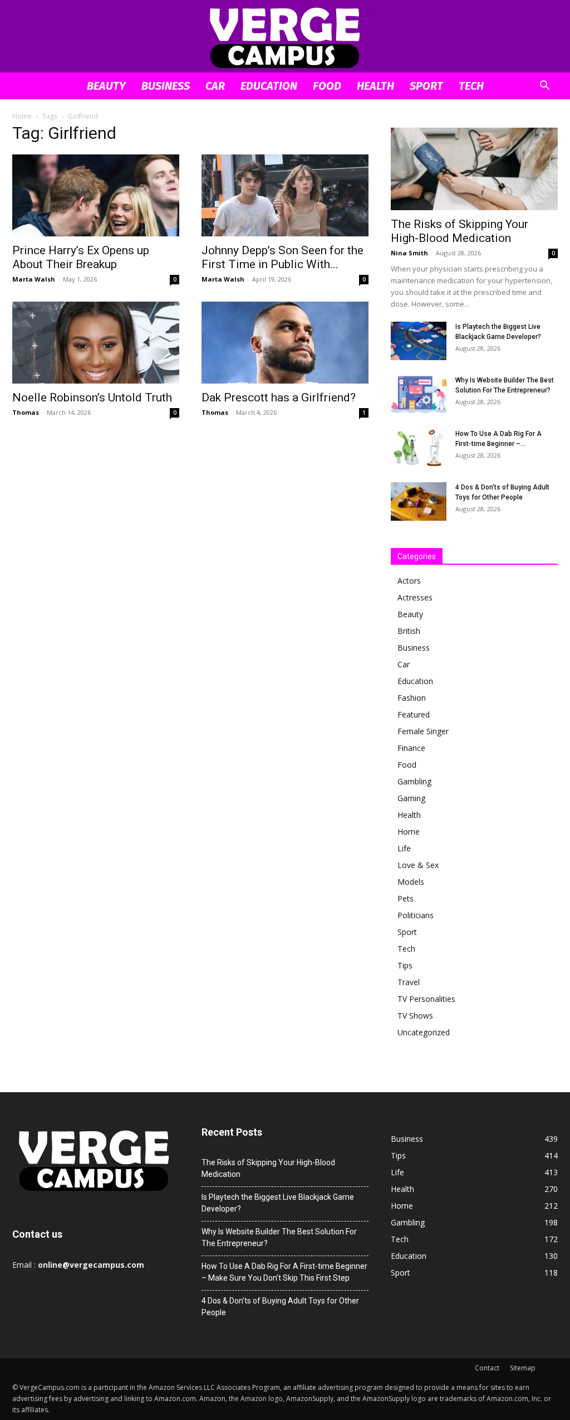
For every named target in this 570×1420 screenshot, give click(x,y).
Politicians (415, 915)
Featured (413, 714)
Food (327, 86)
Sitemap (522, 1368)
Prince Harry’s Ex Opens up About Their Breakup (80, 257)
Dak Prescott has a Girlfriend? (279, 397)
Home (22, 116)
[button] (544, 86)
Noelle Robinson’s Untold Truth (92, 397)
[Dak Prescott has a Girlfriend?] (285, 343)
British (408, 631)
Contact (487, 1368)
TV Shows (415, 1015)
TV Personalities (426, 998)
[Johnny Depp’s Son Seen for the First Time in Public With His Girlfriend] (285, 195)
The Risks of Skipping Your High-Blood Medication (459, 231)
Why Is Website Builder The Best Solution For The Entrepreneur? (279, 1237)
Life (404, 848)
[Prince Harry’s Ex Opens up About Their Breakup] (95, 195)
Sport (426, 86)
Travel (408, 982)
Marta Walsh (33, 279)
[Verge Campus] (285, 37)
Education (268, 86)
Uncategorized (423, 1032)
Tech (471, 86)
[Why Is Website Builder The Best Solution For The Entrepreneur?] (418, 394)
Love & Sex (418, 865)
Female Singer (423, 731)
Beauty (106, 86)
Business (165, 86)
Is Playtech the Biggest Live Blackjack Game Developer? (278, 1203)
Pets (405, 898)
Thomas (25, 412)
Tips (404, 965)
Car (215, 86)
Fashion (411, 697)
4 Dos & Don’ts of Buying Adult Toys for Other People (280, 1306)
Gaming (411, 798)
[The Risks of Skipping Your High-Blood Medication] (474, 169)
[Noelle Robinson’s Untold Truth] (95, 343)
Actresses (415, 597)
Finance (411, 748)
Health (375, 86)
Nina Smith (409, 253)
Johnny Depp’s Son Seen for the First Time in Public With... (282, 257)
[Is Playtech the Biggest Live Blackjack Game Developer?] (418, 341)
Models (410, 881)
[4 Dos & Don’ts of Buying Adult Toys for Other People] (418, 501)
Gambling (414, 781)
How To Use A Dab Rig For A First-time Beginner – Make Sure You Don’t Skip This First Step (284, 1272)
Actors (409, 580)
